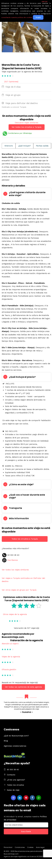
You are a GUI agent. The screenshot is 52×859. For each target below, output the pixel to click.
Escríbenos (12, 560)
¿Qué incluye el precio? (22, 376)
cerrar (45, 1)
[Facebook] (32, 797)
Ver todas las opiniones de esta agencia (23, 687)
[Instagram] (13, 797)
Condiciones (20, 847)
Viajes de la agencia (11, 656)
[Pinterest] (26, 797)
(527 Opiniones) (11, 81)
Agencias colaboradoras (15, 746)
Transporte (15, 508)
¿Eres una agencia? (16, 780)
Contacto (11, 775)
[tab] (26, 194)
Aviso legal (40, 847)
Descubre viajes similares (26, 123)
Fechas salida (42, 146)
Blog (6, 741)
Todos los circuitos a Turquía (24, 539)
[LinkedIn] (19, 797)
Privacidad (8, 847)
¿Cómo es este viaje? (21, 484)
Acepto (38, 17)
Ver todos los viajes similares (15, 570)
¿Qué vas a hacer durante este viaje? (27, 496)
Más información (19, 518)
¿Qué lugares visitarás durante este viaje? (27, 194)
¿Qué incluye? (24, 146)
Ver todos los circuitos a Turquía (26, 127)
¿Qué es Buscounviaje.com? (16, 736)
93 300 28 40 (13, 769)
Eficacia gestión (9, 669)
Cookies (30, 847)
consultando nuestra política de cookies (16, 17)
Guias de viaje (13, 790)
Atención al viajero (10, 643)
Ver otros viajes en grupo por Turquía (19, 590)
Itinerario (8, 146)
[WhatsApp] (38, 797)
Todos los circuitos (15, 785)
